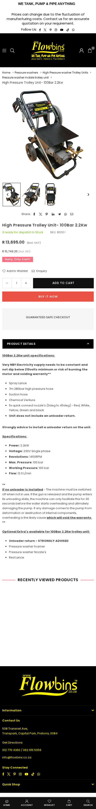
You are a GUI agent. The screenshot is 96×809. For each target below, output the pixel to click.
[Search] (12, 50)
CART (69, 805)
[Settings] (81, 50)
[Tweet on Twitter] (40, 214)
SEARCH (88, 805)
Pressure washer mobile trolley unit (25, 77)
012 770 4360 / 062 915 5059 (21, 750)
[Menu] (4, 50)
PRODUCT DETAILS (21, 344)
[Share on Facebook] (34, 214)
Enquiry (41, 271)
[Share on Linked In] (53, 214)
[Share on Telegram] (59, 214)
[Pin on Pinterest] (46, 214)
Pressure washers (26, 72)
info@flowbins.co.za (16, 757)
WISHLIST (49, 805)
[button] (90, 50)
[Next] (88, 194)
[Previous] (7, 194)
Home (6, 72)
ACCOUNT (27, 805)
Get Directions (12, 742)
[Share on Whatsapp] (65, 214)
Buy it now (48, 296)
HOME (6, 805)
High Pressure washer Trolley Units (65, 72)
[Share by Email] (71, 214)
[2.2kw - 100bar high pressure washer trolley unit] (11, 194)
